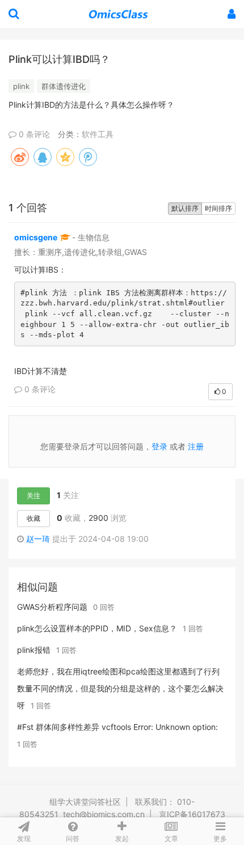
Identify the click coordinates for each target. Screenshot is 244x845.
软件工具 (97, 134)
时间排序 (218, 208)
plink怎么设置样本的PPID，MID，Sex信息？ (97, 628)
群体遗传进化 (63, 86)
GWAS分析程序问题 (52, 607)
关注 (33, 495)
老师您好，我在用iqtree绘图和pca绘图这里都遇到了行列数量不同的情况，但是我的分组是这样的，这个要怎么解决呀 (120, 688)
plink (21, 86)
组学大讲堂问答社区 (85, 801)
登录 (159, 446)
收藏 (33, 518)
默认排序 (185, 208)
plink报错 (34, 650)
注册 (196, 446)
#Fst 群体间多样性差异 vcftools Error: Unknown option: (117, 727)
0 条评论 (33, 134)
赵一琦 (38, 538)
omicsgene (35, 237)
